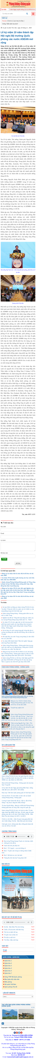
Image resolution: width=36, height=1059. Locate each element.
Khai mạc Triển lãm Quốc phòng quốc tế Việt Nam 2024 (18, 792)
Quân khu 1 (8, 960)
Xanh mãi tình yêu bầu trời (12, 845)
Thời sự (4, 18)
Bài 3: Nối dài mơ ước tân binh (13, 855)
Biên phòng (8, 982)
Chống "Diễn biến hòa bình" (10, 24)
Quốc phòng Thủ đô (11, 987)
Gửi (19, 563)
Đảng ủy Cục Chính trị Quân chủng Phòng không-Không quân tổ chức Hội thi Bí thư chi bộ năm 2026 (22, 702)
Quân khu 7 (8, 973)
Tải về (32, 926)
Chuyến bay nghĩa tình (17, 707)
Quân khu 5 (8, 971)
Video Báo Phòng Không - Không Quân (15, 667)
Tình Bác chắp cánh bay (11, 940)
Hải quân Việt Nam (10, 984)
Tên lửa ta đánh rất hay (11, 932)
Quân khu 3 (8, 965)
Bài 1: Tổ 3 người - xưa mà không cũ (15, 848)
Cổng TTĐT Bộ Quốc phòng (13, 977)
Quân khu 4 (8, 968)
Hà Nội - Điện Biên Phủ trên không (14, 927)
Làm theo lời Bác (19, 21)
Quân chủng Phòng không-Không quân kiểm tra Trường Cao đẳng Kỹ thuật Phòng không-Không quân (17, 697)
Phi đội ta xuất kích (9, 937)
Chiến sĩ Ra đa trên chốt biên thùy (14, 929)
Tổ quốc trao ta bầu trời (11, 935)
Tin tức (4, 21)
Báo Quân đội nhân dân (12, 979)
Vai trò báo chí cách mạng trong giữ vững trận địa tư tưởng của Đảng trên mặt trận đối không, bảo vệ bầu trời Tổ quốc (17, 632)
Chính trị (10, 21)
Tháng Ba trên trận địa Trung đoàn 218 (15, 858)
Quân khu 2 (8, 963)
